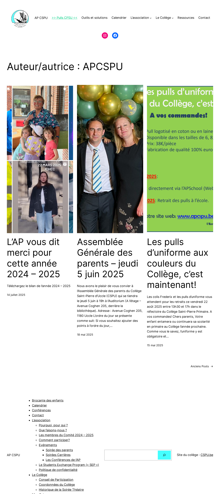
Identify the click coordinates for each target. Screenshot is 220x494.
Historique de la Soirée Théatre (61, 489)
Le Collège (39, 475)
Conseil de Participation (56, 479)
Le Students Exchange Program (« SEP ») (69, 465)
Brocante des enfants (47, 400)
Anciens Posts (202, 366)
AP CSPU (41, 18)
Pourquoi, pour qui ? (53, 425)
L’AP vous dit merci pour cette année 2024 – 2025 (33, 258)
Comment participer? (54, 440)
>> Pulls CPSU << (64, 17)
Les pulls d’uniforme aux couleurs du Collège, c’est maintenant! (177, 263)
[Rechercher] (164, 455)
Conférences (41, 410)
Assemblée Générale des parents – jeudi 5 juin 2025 (107, 258)
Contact (38, 415)
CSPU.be (207, 455)
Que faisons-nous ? (53, 430)
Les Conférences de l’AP (63, 460)
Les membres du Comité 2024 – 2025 (66, 435)
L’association (41, 420)
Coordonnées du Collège (57, 484)
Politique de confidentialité (58, 470)
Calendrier (39, 405)
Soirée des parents (59, 450)
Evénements (48, 445)
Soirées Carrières (58, 455)
